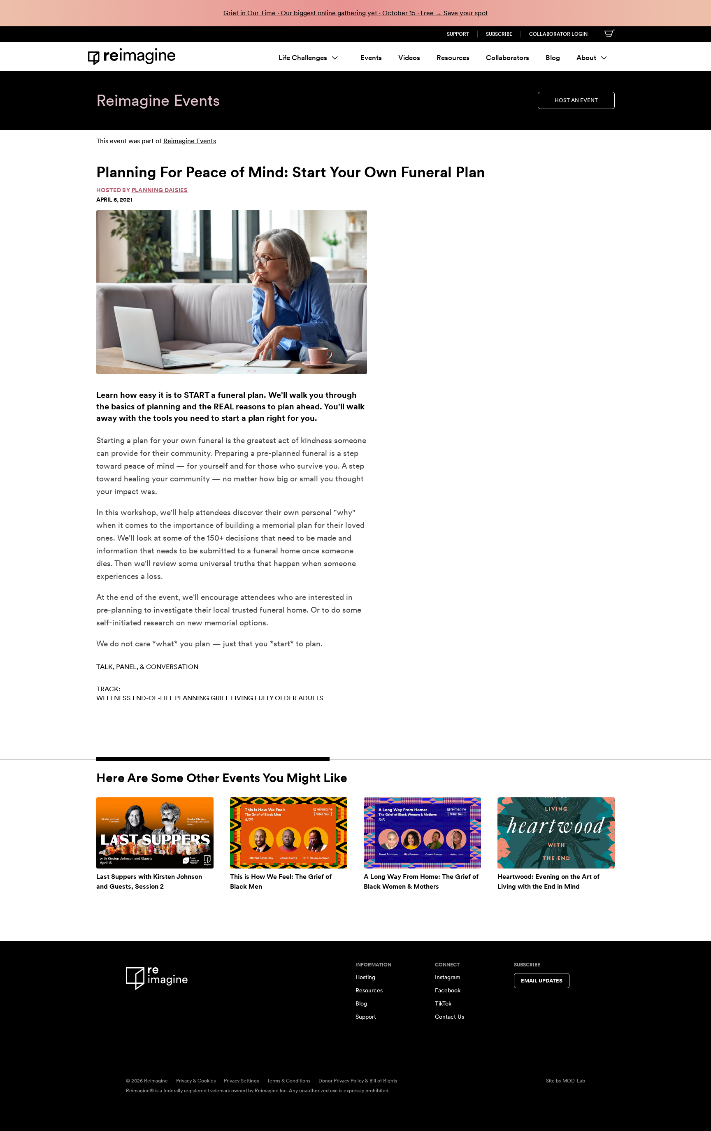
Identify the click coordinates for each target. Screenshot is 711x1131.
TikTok (443, 1003)
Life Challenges (303, 57)
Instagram (447, 977)
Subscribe (499, 34)
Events (371, 57)
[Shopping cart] (609, 33)
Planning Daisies (160, 190)
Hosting (365, 977)
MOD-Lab (573, 1081)
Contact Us (449, 1016)
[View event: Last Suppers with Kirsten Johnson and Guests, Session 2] (155, 832)
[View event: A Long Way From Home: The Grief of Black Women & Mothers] (422, 832)
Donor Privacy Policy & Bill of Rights (357, 1081)
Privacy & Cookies (196, 1081)
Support (458, 34)
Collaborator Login (558, 34)
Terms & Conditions (288, 1081)
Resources (453, 57)
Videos (409, 57)
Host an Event (576, 100)
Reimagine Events (189, 141)
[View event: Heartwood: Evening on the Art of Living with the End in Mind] (556, 832)
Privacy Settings (241, 1081)
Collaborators (507, 57)
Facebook (447, 990)
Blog (553, 57)
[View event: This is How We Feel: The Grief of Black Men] (288, 832)
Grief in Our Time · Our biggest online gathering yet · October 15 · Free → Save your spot (355, 13)
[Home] (133, 56)
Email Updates (541, 981)
